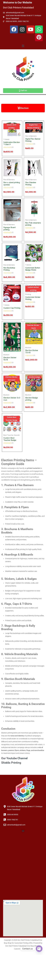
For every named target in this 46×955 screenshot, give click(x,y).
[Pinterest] (39, 37)
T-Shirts (6, 139)
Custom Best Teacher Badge (11, 418)
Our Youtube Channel (14, 758)
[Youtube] (30, 29)
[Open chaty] (39, 948)
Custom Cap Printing (11, 308)
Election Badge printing (31, 399)
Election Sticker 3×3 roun (11, 399)
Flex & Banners (31, 136)
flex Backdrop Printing (9, 269)
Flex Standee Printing (30, 183)
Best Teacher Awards (11, 435)
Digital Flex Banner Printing (33, 126)
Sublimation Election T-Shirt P (11, 143)
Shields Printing (11, 762)
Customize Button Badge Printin (32, 269)
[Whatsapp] (39, 29)
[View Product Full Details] (12, 167)
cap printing (13, 287)
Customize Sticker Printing (32, 298)
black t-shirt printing (11, 126)
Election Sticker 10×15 (9, 358)
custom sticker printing (33, 288)
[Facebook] (14, 29)
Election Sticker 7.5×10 (31, 351)
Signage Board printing (9, 228)
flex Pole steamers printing (33, 224)
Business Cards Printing (31, 293)
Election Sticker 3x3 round (12, 378)
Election (6, 355)
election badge (34, 377)
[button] (23, 46)
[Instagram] (22, 29)
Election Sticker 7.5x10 (33, 326)
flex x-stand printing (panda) (11, 183)
